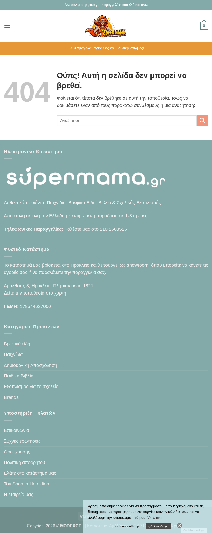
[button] (7, 25)
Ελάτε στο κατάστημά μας (30, 473)
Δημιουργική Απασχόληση (30, 365)
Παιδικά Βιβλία (18, 375)
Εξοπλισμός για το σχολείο (31, 386)
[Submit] (202, 120)
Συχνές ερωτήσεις (22, 441)
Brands (11, 397)
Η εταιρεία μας (18, 494)
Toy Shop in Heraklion (26, 483)
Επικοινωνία (16, 430)
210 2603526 (113, 229)
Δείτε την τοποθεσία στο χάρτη (35, 293)
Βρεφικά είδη (17, 343)
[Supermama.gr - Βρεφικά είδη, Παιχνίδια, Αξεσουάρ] (106, 25)
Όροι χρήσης (17, 451)
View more (156, 517)
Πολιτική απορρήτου (24, 462)
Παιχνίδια (13, 354)
